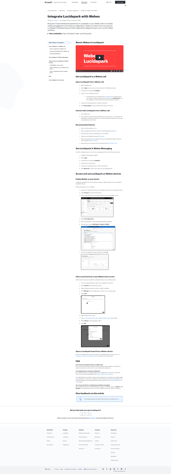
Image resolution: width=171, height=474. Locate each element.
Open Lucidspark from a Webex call (58, 48)
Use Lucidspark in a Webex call (57, 46)
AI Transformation (83, 444)
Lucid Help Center (52, 10)
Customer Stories (99, 444)
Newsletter (113, 456)
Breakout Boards (93, 140)
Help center (84, 2)
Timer (95, 128)
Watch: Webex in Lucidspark (56, 42)
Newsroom (97, 437)
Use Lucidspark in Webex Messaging (58, 57)
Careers (97, 440)
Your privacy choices (91, 469)
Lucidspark (65, 433)
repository (109, 96)
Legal (61, 469)
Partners (113, 452)
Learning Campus (115, 444)
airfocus (65, 440)
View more (81, 448)
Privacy (57, 469)
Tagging (102, 136)
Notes (114, 131)
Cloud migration (83, 437)
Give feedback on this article (56, 80)
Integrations (62, 10)
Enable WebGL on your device (56, 65)
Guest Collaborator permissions (105, 374)
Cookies (80, 469)
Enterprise (49, 433)
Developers (114, 433)
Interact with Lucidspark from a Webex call (59, 51)
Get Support (50, 444)
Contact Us (98, 448)
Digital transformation (84, 433)
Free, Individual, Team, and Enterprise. (70, 33)
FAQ (50, 76)
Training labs (75, 2)
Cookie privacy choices (70, 469)
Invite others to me (112, 143)
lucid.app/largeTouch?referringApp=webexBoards (96, 318)
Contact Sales (50, 437)
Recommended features (55, 53)
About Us (97, 433)
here (117, 399)
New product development (85, 440)
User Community (115, 448)
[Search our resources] (125, 5)
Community (93, 2)
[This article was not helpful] (88, 413)
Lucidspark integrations (73, 10)
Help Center (114, 440)
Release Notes (114, 460)
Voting (102, 133)
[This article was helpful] (82, 413)
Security (113, 437)
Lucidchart (65, 437)
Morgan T (56, 20)
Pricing (48, 440)
